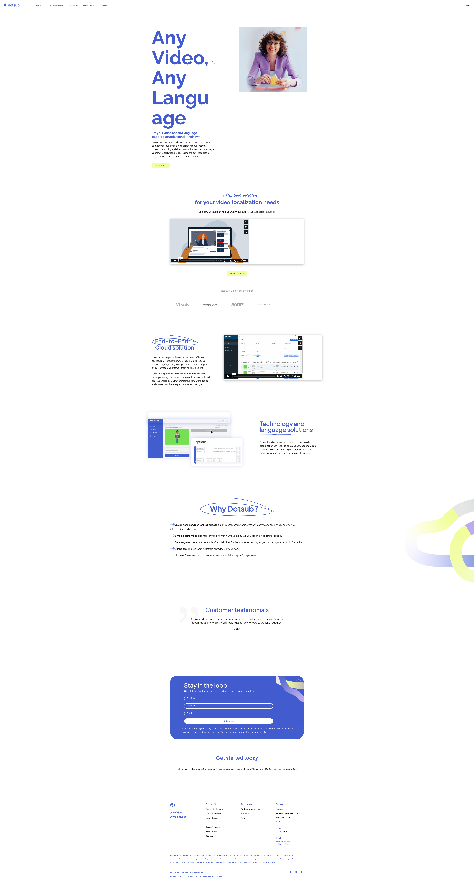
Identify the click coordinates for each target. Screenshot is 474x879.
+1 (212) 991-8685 (283, 832)
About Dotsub (212, 818)
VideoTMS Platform (214, 809)
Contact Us (160, 165)
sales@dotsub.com (283, 844)
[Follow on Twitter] (296, 872)
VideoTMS (37, 5)
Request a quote (213, 827)
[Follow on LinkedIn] (291, 872)
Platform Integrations (250, 809)
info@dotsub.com (283, 841)
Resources (87, 5)
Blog (243, 818)
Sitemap (209, 836)
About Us (73, 5)
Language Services (56, 5)
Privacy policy (212, 831)
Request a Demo (237, 273)
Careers (103, 5)
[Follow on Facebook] (301, 872)
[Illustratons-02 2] (194, 477)
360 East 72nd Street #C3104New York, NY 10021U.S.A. (288, 817)
